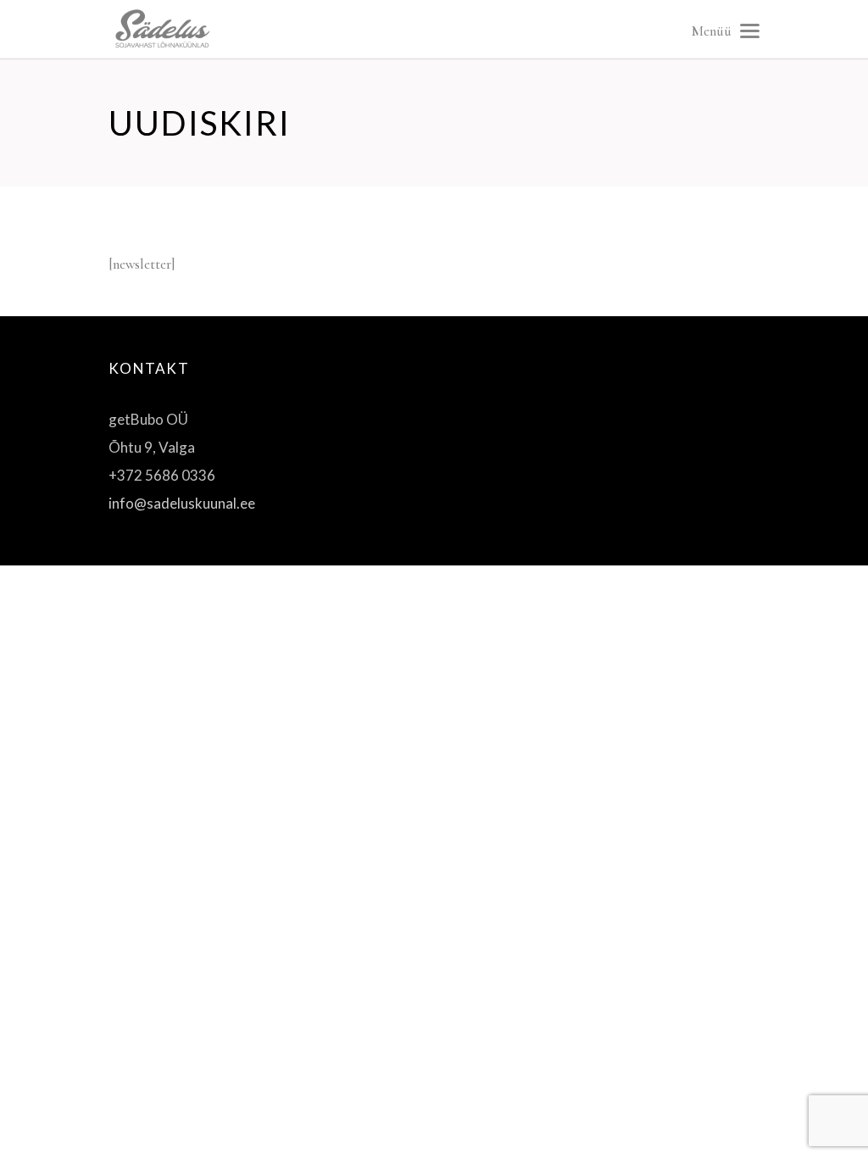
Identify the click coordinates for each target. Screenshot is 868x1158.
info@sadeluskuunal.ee (181, 503)
